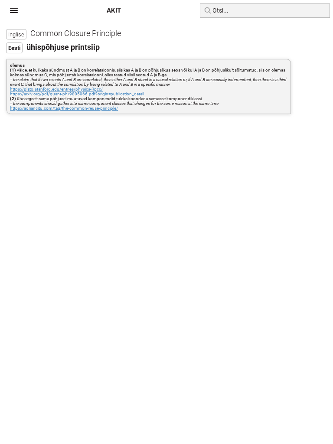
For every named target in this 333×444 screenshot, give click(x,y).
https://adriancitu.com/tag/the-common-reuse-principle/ (64, 108)
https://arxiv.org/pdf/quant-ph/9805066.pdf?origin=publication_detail (77, 93)
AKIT (114, 10)
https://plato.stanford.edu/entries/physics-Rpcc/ (56, 89)
